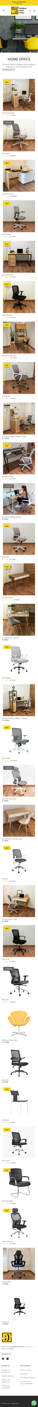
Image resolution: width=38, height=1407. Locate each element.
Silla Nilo (5, 1080)
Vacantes (23, 1374)
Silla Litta (5, 557)
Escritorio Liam (8, 194)
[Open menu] (3, 11)
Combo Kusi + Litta (9, 919)
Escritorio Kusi (7, 597)
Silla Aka (5, 1120)
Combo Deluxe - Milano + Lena (14, 436)
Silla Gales (6, 396)
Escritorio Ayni (7, 476)
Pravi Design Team (27, 1377)
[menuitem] (9, 1371)
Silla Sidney (6, 234)
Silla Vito (5, 1000)
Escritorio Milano (8, 113)
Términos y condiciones (6, 1371)
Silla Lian (5, 1322)
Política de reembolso (5, 1381)
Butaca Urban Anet (9, 1040)
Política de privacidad (5, 1387)
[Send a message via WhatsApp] (34, 1403)
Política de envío (7, 1376)
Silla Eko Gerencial (9, 799)
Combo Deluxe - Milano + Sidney (14, 718)
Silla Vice (5, 959)
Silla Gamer (6, 1282)
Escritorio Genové (9, 356)
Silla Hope (6, 758)
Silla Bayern (6, 678)
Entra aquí (19, 4)
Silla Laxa (6, 1160)
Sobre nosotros (26, 1370)
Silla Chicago (7, 315)
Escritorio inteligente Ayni (11, 517)
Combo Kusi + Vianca (10, 638)
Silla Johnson (7, 1241)
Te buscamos (25, 1366)
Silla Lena (6, 153)
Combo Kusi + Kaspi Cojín (12, 839)
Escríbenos (5, 1366)
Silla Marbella (7, 1201)
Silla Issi (5, 879)
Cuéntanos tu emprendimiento (26, 1382)
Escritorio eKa (7, 275)
